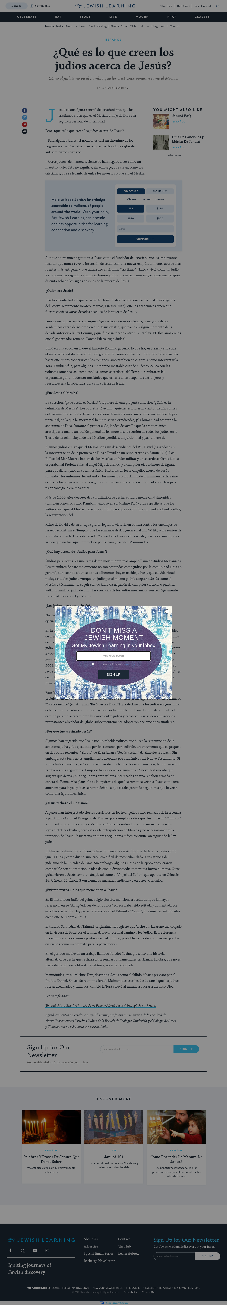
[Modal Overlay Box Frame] (113, 652)
